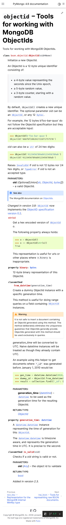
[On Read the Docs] (31, 511)
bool (20, 475)
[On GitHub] (34, 511)
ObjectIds (48, 198)
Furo (38, 521)
